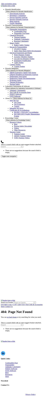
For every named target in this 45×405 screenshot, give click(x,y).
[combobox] (11, 147)
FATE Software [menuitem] (10, 371)
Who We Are (14, 100)
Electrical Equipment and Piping (21, 53)
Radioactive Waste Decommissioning (22, 78)
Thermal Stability (20, 37)
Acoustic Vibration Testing (23, 57)
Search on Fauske (7, 302)
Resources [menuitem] (8, 374)
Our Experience (19, 104)
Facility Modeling (16, 23)
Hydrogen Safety (15, 80)
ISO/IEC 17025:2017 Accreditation (26, 112)
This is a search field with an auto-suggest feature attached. (21, 144)
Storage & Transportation (18, 47)
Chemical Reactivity (17, 35)
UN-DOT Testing (20, 49)
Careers (16, 106)
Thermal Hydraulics (16, 82)
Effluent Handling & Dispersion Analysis (24, 74)
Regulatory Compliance (18, 15)
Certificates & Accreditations (19, 110)
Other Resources (19, 130)
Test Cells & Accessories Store (20, 92)
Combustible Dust (20, 31)
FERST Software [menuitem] (11, 369)
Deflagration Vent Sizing (18, 76)
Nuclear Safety (15, 84)
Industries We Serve (16, 108)
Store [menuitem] (7, 376)
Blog (15, 124)
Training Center (15, 132)
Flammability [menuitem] (9, 365)
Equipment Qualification (22, 61)
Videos (16, 128)
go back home (12, 317)
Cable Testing (18, 62)
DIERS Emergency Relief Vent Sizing (23, 73)
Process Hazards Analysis (18, 17)
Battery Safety (14, 43)
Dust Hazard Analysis (17, 13)
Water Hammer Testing (22, 55)
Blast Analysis (14, 21)
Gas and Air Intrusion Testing (24, 59)
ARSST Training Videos (22, 136)
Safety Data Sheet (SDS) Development (27, 51)
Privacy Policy (31, 394)
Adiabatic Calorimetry (21, 39)
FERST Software (16, 94)
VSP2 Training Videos (22, 138)
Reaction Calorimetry (21, 41)
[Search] (22, 147)
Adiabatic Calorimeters (17, 90)
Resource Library (16, 122)
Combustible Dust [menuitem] (11, 363)
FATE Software (15, 96)
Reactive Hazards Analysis (19, 19)
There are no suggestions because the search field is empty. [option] (23, 151)
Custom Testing (15, 64)
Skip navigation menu (8, 4)
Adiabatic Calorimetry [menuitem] (13, 367)
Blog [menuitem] (7, 373)
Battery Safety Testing (21, 45)
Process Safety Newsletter (23, 126)
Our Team (17, 102)
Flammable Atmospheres (18, 29)
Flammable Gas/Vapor (21, 33)
